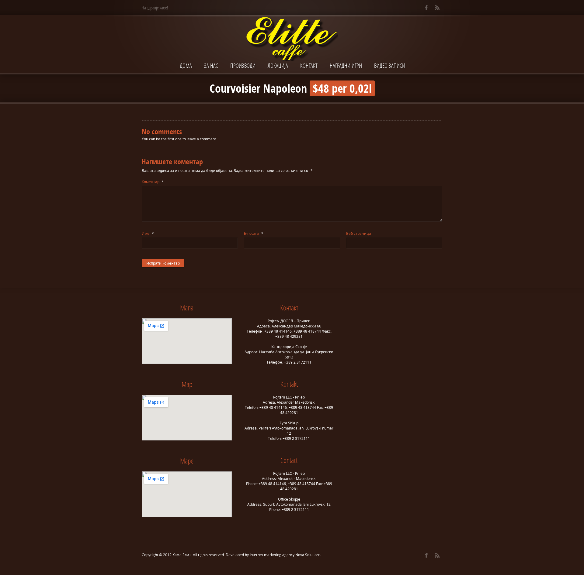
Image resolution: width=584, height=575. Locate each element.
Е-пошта (253, 233)
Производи (242, 65)
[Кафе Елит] (292, 39)
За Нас (211, 65)
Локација (278, 65)
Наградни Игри (346, 65)
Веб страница (358, 233)
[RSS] (437, 7)
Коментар (153, 181)
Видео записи (389, 65)
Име (148, 233)
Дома (186, 65)
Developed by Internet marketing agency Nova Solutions (273, 554)
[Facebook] (426, 7)
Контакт (309, 65)
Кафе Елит (181, 554)
